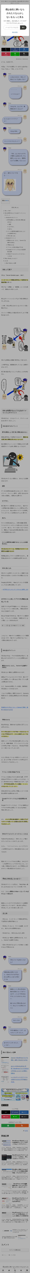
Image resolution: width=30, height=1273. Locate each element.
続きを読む (15, 32)
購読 (23, 27)
